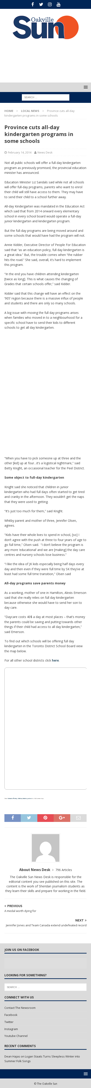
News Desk (45, 152)
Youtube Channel (16, 1036)
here (55, 660)
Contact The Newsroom (20, 1008)
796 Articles (63, 870)
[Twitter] (41, 4)
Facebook (10, 1015)
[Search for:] (45, 97)
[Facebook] (32, 4)
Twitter (8, 1022)
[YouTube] (58, 4)
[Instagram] (50, 4)
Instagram (11, 1029)
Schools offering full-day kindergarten (20, 798)
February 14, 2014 (19, 152)
